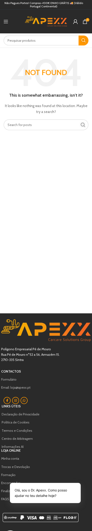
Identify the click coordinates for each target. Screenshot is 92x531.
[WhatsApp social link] (24, 400)
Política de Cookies (15, 422)
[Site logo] (46, 21)
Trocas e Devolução (15, 467)
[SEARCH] (83, 40)
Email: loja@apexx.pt (15, 387)
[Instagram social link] (15, 400)
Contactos (11, 371)
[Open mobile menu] (6, 21)
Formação (8, 475)
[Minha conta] (75, 21)
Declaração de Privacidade (20, 414)
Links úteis (11, 406)
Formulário (9, 379)
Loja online (11, 450)
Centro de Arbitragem (17, 438)
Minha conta (10, 458)
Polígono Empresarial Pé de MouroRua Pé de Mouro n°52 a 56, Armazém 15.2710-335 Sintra (30, 354)
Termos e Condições (17, 430)
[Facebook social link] (7, 400)
